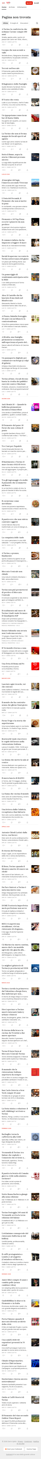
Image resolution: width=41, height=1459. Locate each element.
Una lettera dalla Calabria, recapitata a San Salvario (14, 810)
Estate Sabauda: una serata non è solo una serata (14, 631)
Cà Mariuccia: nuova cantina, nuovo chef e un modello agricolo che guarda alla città (15, 947)
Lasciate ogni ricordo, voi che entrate (14, 685)
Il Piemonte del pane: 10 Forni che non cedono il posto (13, 428)
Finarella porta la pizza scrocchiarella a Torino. (10, 667)
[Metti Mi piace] (3, 332)
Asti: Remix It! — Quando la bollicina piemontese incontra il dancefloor (14, 407)
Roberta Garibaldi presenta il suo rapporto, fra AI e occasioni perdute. (14, 1385)
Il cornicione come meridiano (10, 502)
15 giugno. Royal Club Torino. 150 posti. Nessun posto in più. (14, 637)
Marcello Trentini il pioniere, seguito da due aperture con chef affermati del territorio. (14, 1039)
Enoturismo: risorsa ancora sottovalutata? (14, 1380)
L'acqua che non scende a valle (13, 51)
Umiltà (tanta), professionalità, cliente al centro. (13, 1242)
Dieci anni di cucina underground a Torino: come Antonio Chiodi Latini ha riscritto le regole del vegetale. (15, 839)
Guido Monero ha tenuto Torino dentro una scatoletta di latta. (14, 88)
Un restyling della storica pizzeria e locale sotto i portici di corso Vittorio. (15, 1289)
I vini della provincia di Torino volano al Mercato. (13, 283)
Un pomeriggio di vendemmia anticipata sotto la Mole (15, 277)
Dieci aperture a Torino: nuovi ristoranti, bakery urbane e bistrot (13, 1012)
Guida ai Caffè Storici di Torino (13, 1398)
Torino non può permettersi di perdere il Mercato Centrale (15, 592)
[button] (4, 7)
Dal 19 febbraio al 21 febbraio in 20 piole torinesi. (15, 1201)
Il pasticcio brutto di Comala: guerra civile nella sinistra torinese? (15, 1176)
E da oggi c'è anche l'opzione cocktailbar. (12, 933)
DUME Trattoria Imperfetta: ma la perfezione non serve (15, 906)
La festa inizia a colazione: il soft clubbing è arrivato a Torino (15, 1111)
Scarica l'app (31, 1449)
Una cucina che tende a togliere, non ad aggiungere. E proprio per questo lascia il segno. (14, 468)
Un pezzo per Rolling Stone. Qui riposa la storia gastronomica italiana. (14, 263)
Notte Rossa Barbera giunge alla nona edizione (15, 1195)
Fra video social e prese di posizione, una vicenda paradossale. (11, 1182)
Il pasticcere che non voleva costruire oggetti (15, 520)
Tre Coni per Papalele (12, 446)
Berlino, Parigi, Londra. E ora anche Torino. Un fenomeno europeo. (15, 1118)
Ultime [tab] (5, 23)
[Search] (37, 23)
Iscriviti (29, 3)
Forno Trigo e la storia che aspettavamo (14, 721)
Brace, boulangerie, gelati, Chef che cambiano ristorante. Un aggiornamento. (15, 1018)
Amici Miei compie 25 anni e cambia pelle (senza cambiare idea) (15, 1282)
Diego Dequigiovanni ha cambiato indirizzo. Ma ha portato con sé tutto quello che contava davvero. (14, 894)
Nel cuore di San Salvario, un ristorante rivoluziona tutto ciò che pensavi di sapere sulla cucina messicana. (15, 875)
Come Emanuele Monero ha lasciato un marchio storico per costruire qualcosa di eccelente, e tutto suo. (14, 450)
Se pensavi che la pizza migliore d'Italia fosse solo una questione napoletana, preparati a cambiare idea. (14, 228)
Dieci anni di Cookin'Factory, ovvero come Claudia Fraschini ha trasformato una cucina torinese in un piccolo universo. (15, 798)
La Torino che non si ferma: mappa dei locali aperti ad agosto (14, 136)
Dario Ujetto (12, 42)
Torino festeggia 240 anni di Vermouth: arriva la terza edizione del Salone (15, 1215)
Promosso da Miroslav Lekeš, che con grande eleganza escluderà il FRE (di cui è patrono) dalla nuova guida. (14, 1307)
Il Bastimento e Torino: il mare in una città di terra (14, 463)
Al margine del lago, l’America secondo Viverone (15, 181)
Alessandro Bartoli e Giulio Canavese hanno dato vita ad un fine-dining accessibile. (14, 304)
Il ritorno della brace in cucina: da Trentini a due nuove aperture (13, 1033)
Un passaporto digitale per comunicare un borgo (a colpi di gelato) (15, 360)
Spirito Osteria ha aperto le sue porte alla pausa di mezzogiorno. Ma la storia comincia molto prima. (15, 560)
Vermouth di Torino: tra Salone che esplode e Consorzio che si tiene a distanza (13, 1155)
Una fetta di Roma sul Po (13, 664)
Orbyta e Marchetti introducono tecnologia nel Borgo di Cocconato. (15, 367)
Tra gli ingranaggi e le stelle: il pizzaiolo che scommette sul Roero (15, 483)
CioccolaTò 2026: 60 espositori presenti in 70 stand (13, 1342)
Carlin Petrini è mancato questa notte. (13, 709)
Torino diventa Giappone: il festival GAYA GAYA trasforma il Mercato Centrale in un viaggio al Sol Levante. (15, 1058)
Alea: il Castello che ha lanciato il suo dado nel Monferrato (12, 298)
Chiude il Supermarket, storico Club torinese (12, 1362)
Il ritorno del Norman (12, 851)
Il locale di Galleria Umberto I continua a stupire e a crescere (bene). (13, 912)
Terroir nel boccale (10, 68)
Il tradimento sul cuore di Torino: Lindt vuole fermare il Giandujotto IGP (14, 613)
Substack (9, 1454)
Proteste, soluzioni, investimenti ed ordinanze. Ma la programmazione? (15, 388)
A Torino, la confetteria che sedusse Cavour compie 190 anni (14, 32)
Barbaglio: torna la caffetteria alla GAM (11, 1135)
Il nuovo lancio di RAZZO (13, 778)
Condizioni (28, 1441)
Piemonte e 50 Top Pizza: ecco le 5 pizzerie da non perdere (13, 222)
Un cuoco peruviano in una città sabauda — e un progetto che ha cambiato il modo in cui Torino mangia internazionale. (14, 541)
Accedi (36, 3)
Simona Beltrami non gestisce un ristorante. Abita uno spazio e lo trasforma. (14, 766)
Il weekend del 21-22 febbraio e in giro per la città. (15, 1221)
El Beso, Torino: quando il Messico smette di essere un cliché (15, 869)
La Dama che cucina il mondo (15, 794)
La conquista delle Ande (13, 537)
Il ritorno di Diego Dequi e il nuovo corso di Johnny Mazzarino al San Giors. (15, 998)
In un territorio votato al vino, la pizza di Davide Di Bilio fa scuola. (14, 489)
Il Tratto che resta (10, 99)
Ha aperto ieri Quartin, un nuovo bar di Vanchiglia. (14, 122)
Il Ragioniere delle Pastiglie (14, 84)
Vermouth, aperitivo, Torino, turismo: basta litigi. (12, 1161)
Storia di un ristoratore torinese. (14, 245)
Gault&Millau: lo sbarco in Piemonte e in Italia (13, 1302)
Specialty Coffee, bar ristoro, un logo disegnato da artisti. (13, 1141)
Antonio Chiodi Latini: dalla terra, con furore (14, 833)
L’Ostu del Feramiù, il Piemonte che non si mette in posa (14, 201)
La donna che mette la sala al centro (15, 761)
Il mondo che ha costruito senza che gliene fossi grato (14, 703)
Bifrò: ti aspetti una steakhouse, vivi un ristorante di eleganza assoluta (12, 926)
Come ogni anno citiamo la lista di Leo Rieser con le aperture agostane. (14, 143)
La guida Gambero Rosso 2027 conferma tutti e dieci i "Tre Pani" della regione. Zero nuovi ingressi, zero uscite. (14, 434)
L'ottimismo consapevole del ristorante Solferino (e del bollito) (15, 1236)
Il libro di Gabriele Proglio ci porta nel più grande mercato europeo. (14, 1328)
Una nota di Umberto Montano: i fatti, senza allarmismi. (14, 578)
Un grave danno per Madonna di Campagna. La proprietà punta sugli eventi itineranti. (15, 1367)
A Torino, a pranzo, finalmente (10, 554)
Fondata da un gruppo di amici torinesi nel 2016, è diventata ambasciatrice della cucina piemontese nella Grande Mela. (13, 1097)
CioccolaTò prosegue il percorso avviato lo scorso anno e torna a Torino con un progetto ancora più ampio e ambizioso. (15, 1349)
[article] (20, 37)
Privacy (20, 1441)
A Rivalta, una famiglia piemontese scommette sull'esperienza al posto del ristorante (14, 340)
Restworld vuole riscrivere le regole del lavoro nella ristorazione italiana (14, 741)
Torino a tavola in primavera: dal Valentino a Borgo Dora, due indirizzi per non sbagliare (15, 991)
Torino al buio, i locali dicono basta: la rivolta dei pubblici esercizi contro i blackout (15, 381)
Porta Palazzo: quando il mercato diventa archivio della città (14, 1321)
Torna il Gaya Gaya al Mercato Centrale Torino (13, 1052)
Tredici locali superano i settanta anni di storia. (14, 1404)
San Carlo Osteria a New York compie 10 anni (13, 1091)
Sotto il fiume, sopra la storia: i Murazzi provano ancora (13, 157)
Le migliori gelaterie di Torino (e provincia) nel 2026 (15, 966)
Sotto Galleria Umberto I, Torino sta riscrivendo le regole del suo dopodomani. (15, 690)
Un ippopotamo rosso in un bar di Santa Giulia (14, 116)
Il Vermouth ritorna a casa (14, 648)
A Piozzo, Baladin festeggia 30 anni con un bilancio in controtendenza (14, 319)
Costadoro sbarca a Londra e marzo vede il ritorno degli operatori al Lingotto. (15, 1263)
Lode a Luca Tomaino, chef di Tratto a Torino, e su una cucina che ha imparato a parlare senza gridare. (15, 103)
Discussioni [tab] (24, 23)
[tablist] (16, 23)
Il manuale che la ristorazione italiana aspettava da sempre (11, 1072)
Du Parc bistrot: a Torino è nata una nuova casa (14, 888)
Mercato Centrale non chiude (12, 572)
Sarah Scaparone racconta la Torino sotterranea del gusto (15, 257)
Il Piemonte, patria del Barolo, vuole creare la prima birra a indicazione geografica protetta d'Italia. (13, 72)
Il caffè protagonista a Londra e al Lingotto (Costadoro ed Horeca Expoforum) (12, 1257)
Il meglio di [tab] (14, 23)
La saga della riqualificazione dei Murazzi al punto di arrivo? (14, 163)
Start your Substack (14, 1449)
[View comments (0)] (12, 44)
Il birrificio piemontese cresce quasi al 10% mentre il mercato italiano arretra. (15, 325)
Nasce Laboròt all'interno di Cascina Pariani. (15, 346)
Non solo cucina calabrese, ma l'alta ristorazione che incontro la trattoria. (15, 816)
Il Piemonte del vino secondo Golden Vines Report (15, 1416)
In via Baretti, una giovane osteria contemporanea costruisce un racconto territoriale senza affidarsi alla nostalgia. (15, 207)
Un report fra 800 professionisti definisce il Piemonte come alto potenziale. (14, 1422)
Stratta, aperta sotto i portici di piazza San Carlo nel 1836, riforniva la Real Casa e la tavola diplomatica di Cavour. (15, 38)
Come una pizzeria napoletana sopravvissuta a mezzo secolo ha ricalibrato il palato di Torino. (14, 507)
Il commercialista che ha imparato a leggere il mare (14, 241)
